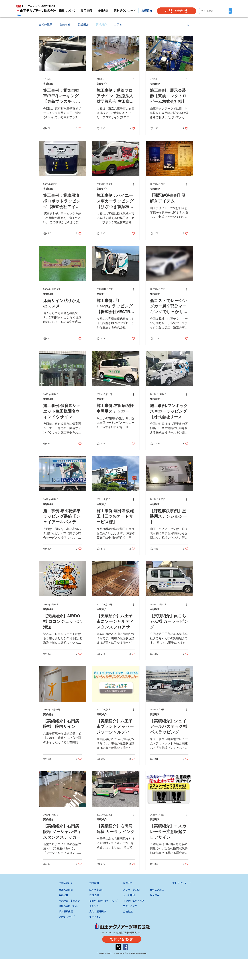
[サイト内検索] (230, 11)
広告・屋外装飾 (97, 911)
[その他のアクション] (81, 79)
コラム (118, 24)
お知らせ (65, 24)
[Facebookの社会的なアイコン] (125, 947)
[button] (188, 25)
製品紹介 (83, 24)
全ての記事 (45, 24)
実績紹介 (101, 24)
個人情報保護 (66, 911)
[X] (118, 947)
